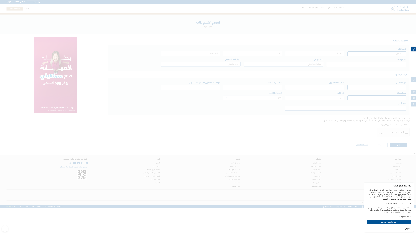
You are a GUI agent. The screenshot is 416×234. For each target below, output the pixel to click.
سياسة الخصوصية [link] (405, 216)
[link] (413, 49)
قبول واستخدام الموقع (388, 222)
